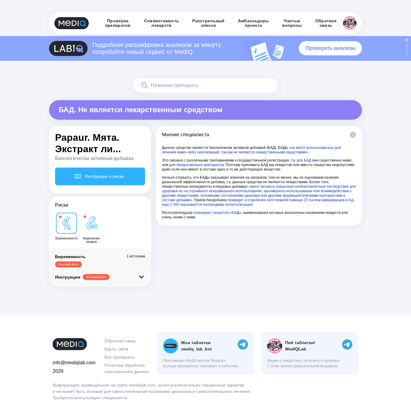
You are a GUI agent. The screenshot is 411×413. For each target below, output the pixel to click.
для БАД (304, 160)
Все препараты (119, 357)
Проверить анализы (330, 48)
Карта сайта (116, 349)
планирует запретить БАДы (217, 213)
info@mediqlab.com (74, 362)
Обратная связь (120, 340)
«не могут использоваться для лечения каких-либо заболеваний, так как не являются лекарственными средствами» (251, 150)
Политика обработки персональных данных (126, 368)
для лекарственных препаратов (196, 165)
